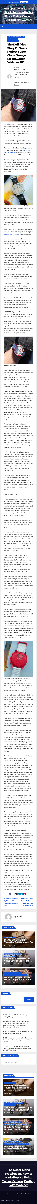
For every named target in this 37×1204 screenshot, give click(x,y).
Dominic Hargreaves (22, 945)
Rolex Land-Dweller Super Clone (13, 972)
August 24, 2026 (11, 1090)
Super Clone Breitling (10, 1143)
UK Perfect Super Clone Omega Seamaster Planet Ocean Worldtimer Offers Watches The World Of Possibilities (17, 1048)
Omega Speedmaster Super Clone (16, 36)
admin (18, 67)
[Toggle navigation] (34, 26)
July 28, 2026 (10, 1112)
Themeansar (18, 1196)
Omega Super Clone (13, 38)
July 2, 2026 (10, 1132)
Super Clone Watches (13, 41)
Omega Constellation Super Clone (13, 954)
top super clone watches (11, 234)
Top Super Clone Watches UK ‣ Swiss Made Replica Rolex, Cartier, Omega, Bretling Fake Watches (18, 1177)
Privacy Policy (19, 1200)
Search (5, 993)
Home (2, 1200)
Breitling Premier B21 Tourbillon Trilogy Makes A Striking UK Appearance (17, 942)
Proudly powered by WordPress (13, 1193)
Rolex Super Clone (9, 975)
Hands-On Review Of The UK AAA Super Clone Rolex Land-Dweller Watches (17, 979)
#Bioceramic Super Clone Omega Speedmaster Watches (22, 74)
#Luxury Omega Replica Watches (21, 84)
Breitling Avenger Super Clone (12, 1141)
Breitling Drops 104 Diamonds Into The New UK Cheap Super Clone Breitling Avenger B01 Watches (18, 1040)
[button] (31, 26)
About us (8, 1200)
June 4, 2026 (10, 1151)
